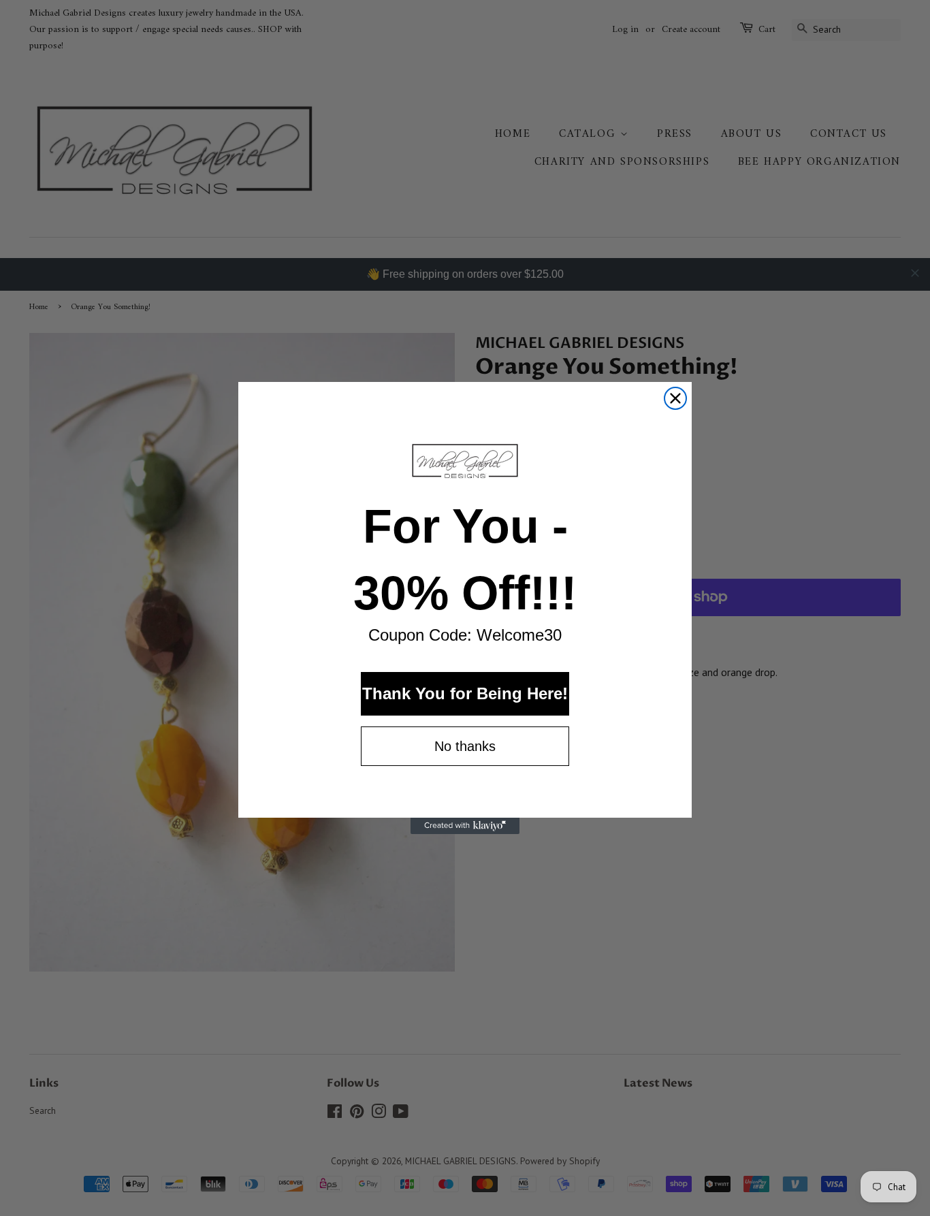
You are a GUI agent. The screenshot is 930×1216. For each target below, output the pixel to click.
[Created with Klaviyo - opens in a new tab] (465, 826)
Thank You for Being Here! (465, 693)
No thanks (465, 746)
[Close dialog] (675, 398)
